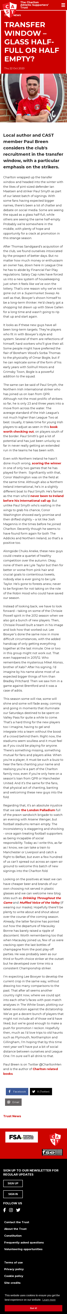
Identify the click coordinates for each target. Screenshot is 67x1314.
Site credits (12, 1282)
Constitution (13, 1235)
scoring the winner (46, 463)
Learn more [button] (49, 1299)
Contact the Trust (16, 1222)
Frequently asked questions (24, 1242)
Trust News (12, 1116)
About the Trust (15, 1228)
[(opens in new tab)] (21, 1137)
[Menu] (63, 5)
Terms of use (13, 1262)
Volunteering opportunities (23, 1249)
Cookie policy (13, 1276)
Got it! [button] (33, 1308)
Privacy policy (14, 1269)
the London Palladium (38, 810)
